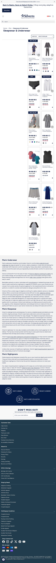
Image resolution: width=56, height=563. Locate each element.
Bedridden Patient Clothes (8, 495)
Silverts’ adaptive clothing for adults (40, 274)
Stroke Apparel (5, 528)
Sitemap (3, 459)
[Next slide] (54, 2)
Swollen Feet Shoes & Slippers (9, 530)
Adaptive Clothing (6, 485)
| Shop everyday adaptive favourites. (28, 6)
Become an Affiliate (6, 464)
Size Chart (3, 437)
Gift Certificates (5, 476)
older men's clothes (35, 277)
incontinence (33, 282)
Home (5, 28)
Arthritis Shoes (5, 492)
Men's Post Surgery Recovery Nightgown (34, 238)
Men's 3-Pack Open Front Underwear (33, 202)
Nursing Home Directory (7, 440)
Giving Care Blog (5, 461)
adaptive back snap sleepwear (31, 368)
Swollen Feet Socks (6, 533)
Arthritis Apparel (5, 490)
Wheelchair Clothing (6, 535)
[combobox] (28, 21)
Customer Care (5, 422)
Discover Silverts (5, 449)
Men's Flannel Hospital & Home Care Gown (34, 59)
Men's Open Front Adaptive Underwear (33, 95)
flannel (50, 340)
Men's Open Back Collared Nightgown (47, 131)
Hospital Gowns (5, 514)
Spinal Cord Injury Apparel (7, 526)
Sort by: (34, 36)
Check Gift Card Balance (7, 478)
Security (3, 456)
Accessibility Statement (7, 442)
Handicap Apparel (5, 504)
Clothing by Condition (8, 511)
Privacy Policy (4, 454)
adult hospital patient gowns (43, 349)
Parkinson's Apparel (6, 521)
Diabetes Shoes (5, 497)
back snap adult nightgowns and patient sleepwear (22, 337)
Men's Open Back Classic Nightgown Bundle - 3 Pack (33, 167)
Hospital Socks (5, 516)
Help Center (4, 426)
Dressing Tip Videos (6, 452)
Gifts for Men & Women (7, 473)
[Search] (3, 22)
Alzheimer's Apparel (6, 488)
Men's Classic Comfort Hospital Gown (33, 131)
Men (10, 28)
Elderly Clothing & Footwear (8, 502)
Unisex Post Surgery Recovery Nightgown (47, 202)
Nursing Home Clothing (7, 519)
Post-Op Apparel (5, 523)
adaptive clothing (45, 293)
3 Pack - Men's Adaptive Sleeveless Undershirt (47, 95)
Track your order (5, 433)
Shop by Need (5, 482)
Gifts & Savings (6, 468)
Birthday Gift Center (6, 471)
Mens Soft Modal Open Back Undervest (47, 166)
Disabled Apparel (5, 499)
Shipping (3, 430)
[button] (3, 16)
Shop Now (7, 10)
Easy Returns (4, 435)
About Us (4, 446)
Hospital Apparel (5, 507)
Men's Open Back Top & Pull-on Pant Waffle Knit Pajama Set (47, 59)
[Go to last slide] (2, 2)
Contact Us (4, 428)
